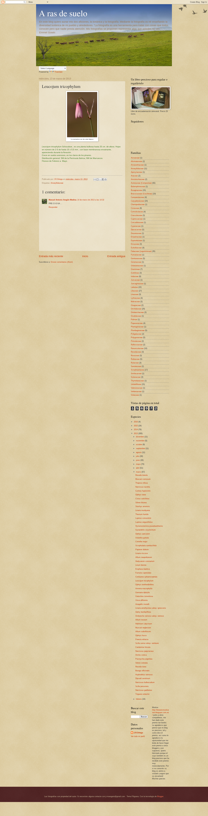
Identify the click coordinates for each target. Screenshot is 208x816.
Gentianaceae (136, 258)
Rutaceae (135, 363)
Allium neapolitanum (143, 557)
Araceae (134, 176)
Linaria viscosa (141, 553)
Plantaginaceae (137, 327)
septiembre (141, 448)
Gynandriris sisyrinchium (145, 530)
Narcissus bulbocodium (145, 682)
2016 (136, 422)
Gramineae (135, 269)
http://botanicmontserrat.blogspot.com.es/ (160, 712)
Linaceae (134, 294)
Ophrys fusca (140, 635)
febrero (139, 699)
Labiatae (134, 287)
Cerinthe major (141, 542)
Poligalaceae (136, 334)
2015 (136, 426)
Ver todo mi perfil (138, 736)
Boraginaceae (136, 190)
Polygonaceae (136, 337)
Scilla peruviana (141, 686)
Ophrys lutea (140, 495)
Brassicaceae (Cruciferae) (141, 194)
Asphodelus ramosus (144, 675)
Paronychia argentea (143, 659)
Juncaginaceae (137, 284)
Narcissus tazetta (142, 487)
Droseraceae (136, 233)
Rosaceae (135, 355)
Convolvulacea (137, 212)
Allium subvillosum (143, 631)
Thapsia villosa (141, 483)
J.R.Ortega (138, 733)
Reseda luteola (141, 475)
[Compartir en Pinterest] (105, 179)
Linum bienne (140, 565)
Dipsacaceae (136, 230)
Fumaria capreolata (143, 573)
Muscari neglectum (143, 628)
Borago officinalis (142, 671)
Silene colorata (141, 663)
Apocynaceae (136, 172)
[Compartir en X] (100, 179)
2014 (136, 429)
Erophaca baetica (142, 569)
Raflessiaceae (136, 345)
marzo (139, 472)
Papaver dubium (142, 549)
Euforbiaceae (136, 248)
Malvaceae (135, 302)
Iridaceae (134, 276)
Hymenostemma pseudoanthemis (149, 526)
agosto (139, 452)
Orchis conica (141, 655)
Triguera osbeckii (142, 694)
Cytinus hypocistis (143, 491)
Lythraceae (135, 298)
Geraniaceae (136, 262)
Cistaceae (135, 208)
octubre (139, 444)
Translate (58, 72)
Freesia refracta (141, 639)
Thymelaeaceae (137, 381)
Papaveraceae (137, 323)
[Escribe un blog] (97, 179)
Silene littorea (141, 503)
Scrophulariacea (137, 370)
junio (138, 460)
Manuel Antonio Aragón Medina (62, 200)
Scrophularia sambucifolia (145, 545)
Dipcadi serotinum (142, 678)
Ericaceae (135, 244)
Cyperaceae (136, 226)
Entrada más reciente (51, 256)
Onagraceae (136, 305)
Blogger (160, 796)
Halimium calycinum (143, 624)
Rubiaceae (135, 359)
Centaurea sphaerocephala (146, 577)
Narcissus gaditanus (143, 690)
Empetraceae (136, 237)
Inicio (85, 256)
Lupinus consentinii (143, 518)
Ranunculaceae (137, 348)
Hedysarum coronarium (144, 561)
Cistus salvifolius (142, 499)
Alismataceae (136, 161)
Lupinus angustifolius (144, 522)
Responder (53, 207)
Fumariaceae (136, 255)
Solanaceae (136, 377)
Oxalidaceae (136, 316)
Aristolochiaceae (137, 179)
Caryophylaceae (137, 201)
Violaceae (135, 395)
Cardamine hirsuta (142, 647)
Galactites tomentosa (144, 596)
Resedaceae (136, 352)
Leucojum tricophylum (144, 581)
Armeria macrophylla (143, 588)
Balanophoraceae (138, 186)
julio (138, 456)
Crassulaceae (136, 215)
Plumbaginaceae (137, 330)
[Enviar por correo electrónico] (94, 179)
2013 (136, 433)
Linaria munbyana (142, 510)
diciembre (140, 437)
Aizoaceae (135, 158)
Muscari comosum (143, 479)
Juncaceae (135, 280)
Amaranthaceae (137, 165)
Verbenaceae (136, 391)
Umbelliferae (136, 384)
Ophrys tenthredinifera (144, 584)
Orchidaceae (136, 309)
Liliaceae (134, 291)
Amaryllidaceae (57, 183)
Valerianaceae (136, 388)
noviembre (140, 441)
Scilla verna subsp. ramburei (147, 643)
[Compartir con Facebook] (102, 179)
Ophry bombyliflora (143, 612)
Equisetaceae (136, 240)
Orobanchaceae (137, 312)
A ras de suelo (63, 13)
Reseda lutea (140, 667)
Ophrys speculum (142, 534)
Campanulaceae (137, 197)
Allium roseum (141, 620)
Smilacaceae (136, 373)
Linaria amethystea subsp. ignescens (150, 608)
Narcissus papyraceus (144, 651)
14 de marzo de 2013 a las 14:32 (90, 200)
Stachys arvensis (142, 506)
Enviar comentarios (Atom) (62, 262)
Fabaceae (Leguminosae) (141, 251)
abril (138, 468)
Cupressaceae (137, 219)
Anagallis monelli (142, 604)
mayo (138, 464)
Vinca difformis (141, 600)
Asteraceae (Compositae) (141, 183)
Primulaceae (136, 341)
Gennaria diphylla (142, 592)
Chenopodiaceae (137, 204)
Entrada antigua (116, 256)
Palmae (134, 319)
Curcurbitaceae (137, 222)
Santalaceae (136, 366)
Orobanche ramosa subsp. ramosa (149, 616)
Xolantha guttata (142, 538)
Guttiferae (135, 273)
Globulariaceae (137, 266)
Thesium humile (141, 514)
